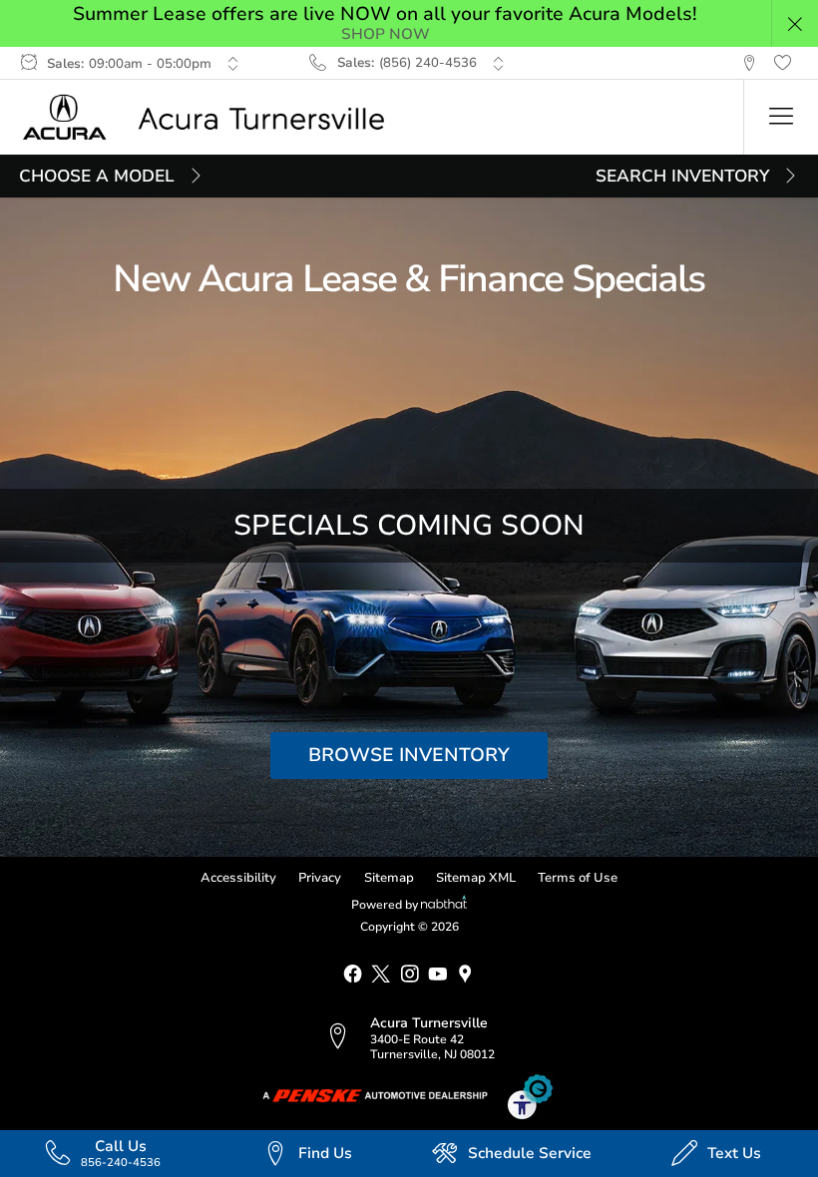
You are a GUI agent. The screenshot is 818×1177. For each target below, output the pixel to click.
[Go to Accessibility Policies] (531, 1096)
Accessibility (238, 878)
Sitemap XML (476, 878)
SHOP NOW (385, 34)
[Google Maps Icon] (465, 974)
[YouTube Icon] (437, 974)
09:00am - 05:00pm (150, 64)
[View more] (233, 63)
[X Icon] (380, 974)
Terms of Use (577, 878)
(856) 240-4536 (428, 63)
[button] (795, 23)
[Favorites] (782, 63)
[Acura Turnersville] (213, 117)
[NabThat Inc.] (444, 905)
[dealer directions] (346, 1037)
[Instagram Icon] (409, 974)
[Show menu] (780, 117)
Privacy (319, 878)
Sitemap (389, 878)
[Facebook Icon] (352, 974)
